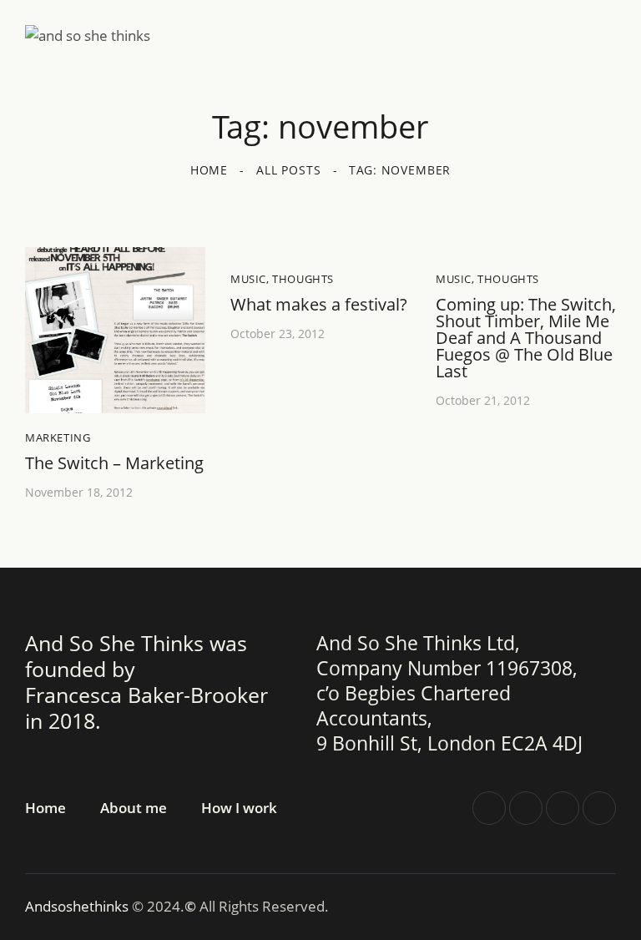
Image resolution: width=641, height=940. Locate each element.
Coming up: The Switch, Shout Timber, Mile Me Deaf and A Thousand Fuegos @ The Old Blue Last (526, 338)
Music (248, 278)
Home (209, 170)
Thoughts (303, 278)
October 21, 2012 (483, 400)
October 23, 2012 (277, 333)
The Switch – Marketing (114, 463)
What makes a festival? (318, 304)
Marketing (57, 437)
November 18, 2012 (79, 492)
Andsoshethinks (78, 906)
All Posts (288, 170)
